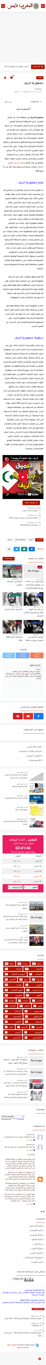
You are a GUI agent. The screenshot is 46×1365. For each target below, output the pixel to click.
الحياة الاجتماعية (36, 1226)
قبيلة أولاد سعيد (21, 810)
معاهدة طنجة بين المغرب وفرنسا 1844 (23, 518)
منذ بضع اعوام (32, 508)
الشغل (24, 1006)
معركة (9, 1000)
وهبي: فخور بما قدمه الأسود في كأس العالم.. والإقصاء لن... (15, 941)
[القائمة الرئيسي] (43, 6)
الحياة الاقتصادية (36, 1230)
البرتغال (13, 1011)
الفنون (34, 985)
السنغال (34, 1022)
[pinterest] (18, 716)
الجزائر (34, 969)
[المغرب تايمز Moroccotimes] (23, 6)
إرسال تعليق (35, 665)
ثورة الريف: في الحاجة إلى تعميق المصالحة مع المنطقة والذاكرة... (33, 585)
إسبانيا (37, 979)
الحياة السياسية (36, 1235)
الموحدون (13, 1016)
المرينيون (33, 1011)
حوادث (13, 985)
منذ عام (39, 579)
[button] (32, 549)
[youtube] (28, 716)
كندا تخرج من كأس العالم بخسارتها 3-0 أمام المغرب (23, 1303)
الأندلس (10, 979)
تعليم (38, 1006)
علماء (9, 1027)
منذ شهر (23, 925)
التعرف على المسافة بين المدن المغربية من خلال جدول (16, 776)
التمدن (13, 1032)
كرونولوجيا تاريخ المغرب (33, 1257)
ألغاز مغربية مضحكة (19, 787)
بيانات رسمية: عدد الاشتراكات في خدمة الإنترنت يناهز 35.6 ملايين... (15, 1072)
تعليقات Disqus (9, 655)
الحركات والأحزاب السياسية (30, 751)
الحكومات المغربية (34, 756)
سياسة (23, 963)
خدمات (23, 1000)
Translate (20, 1119)
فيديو (10, 540)
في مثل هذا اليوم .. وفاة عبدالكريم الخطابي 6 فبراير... (33, 613)
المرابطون (34, 1016)
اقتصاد (13, 969)
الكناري (13, 1022)
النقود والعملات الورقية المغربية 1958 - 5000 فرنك (23, 1319)
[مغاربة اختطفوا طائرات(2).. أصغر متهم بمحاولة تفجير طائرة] (36, 1096)
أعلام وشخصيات (34, 760)
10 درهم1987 (37, 1326)
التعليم (34, 995)
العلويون (13, 995)
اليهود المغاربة (13, 990)
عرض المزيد (8, 558)
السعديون (13, 1037)
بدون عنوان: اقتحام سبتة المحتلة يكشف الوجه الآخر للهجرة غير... (15, 918)
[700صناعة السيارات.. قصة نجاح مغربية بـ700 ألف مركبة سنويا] (36, 1084)
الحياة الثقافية (37, 1239)
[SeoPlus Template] (37, 1345)
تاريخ (24, 979)
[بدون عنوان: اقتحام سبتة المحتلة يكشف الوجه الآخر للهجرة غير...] (36, 918)
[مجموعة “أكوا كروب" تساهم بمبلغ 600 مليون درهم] (36, 1061)
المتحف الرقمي (36, 1253)
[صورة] (36, 776)
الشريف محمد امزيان (30, 511)
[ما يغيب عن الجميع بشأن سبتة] (36, 906)
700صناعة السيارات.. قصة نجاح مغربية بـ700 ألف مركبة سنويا (15, 1084)
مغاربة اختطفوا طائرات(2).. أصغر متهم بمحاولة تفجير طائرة (15, 1096)
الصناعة (10, 1006)
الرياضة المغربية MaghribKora (32, 1300)
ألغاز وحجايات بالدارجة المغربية (16, 798)
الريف (40, 78)
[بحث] (3, 6)
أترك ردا (30, 1140)
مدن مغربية (34, 990)
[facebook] (38, 716)
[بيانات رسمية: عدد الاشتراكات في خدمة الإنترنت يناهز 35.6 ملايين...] (36, 1072)
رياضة (37, 963)
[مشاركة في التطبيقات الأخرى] (9, 549)
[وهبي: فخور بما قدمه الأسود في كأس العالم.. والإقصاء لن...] (36, 941)
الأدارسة (23, 1027)
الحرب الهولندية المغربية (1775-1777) (15, 67)
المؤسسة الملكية (15, 974)
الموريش (33, 1032)
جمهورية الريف (20, 540)
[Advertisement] (23, 37)
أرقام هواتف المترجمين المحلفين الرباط (15, 823)
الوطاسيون (33, 1037)
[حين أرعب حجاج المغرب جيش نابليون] (36, 929)
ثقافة (9, 963)
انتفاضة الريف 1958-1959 (29, 525)
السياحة (36, 974)
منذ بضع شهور (21, 819)
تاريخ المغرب (37, 1244)
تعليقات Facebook (22, 655)
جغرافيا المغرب (36, 1248)
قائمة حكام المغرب (33, 747)
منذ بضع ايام (22, 902)
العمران (37, 1027)
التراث (37, 1000)
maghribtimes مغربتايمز (35, 1290)
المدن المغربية (37, 1262)
